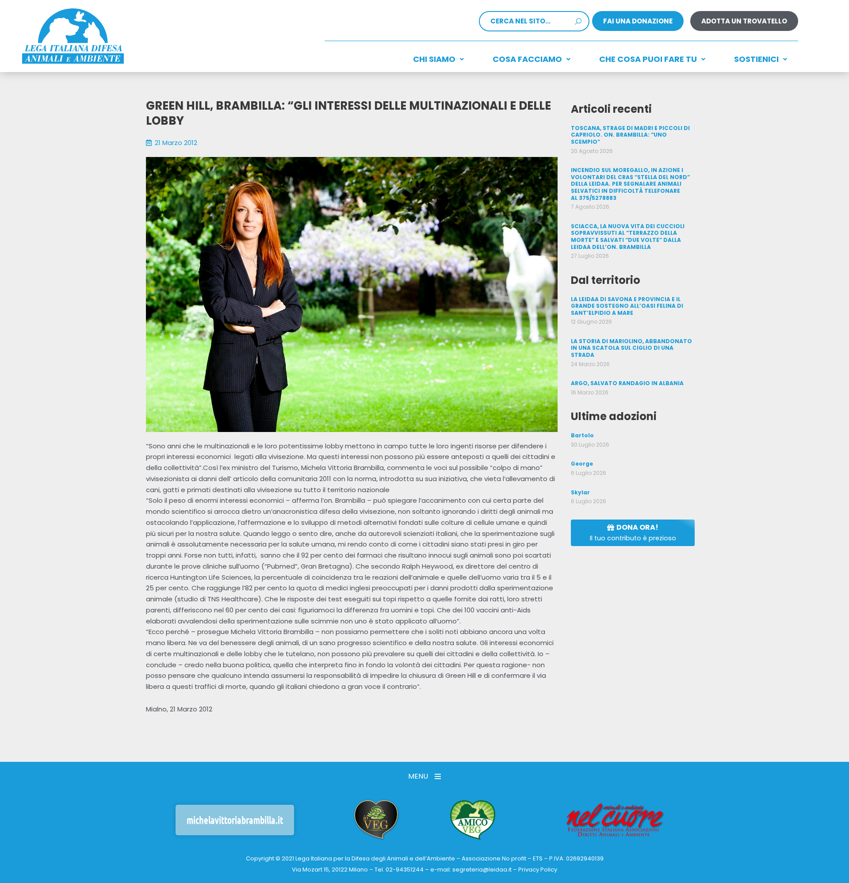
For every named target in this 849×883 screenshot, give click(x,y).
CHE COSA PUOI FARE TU (648, 59)
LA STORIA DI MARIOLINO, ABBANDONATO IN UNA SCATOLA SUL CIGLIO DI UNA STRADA (631, 348)
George (582, 463)
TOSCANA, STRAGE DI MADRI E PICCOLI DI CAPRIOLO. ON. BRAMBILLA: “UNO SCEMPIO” (630, 134)
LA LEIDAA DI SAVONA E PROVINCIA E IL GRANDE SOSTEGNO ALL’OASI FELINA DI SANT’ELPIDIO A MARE (627, 306)
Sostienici (756, 59)
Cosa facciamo (527, 59)
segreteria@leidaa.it (482, 869)
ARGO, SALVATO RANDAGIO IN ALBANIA (627, 383)
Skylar (580, 492)
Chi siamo (434, 59)
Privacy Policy (537, 869)
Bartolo (582, 435)
